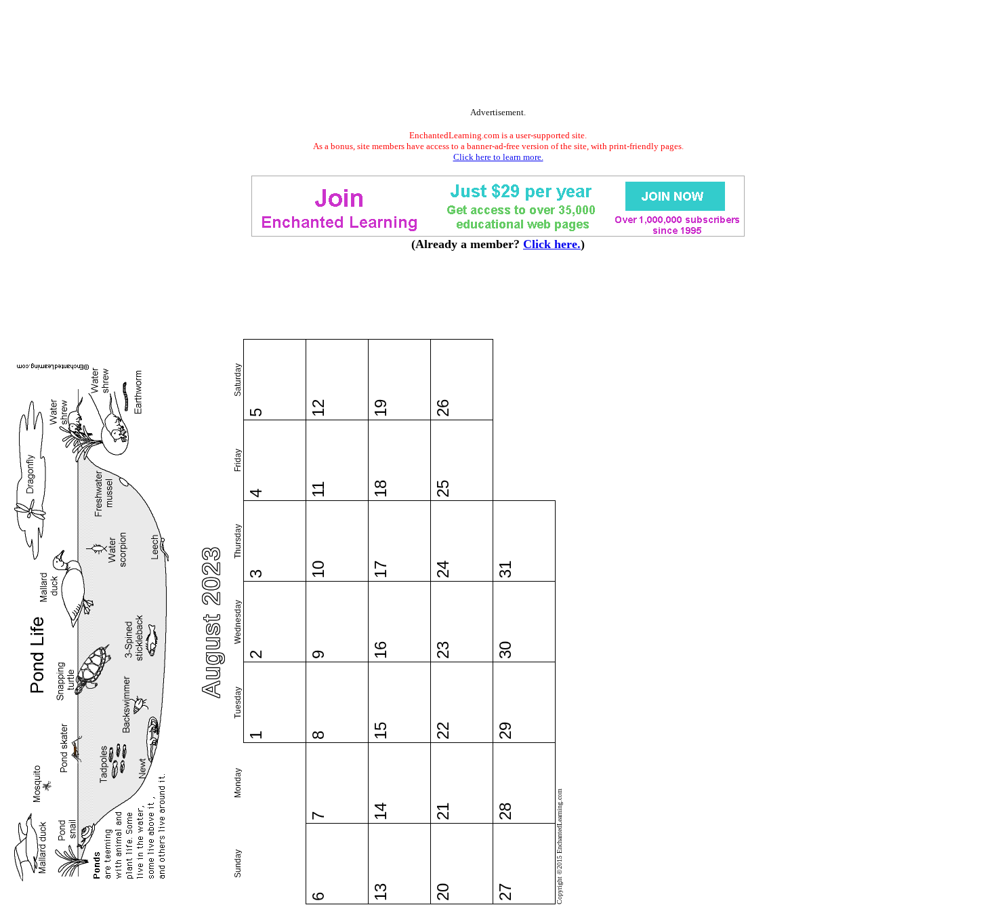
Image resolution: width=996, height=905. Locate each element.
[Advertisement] (498, 56)
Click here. (552, 244)
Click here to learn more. (498, 157)
